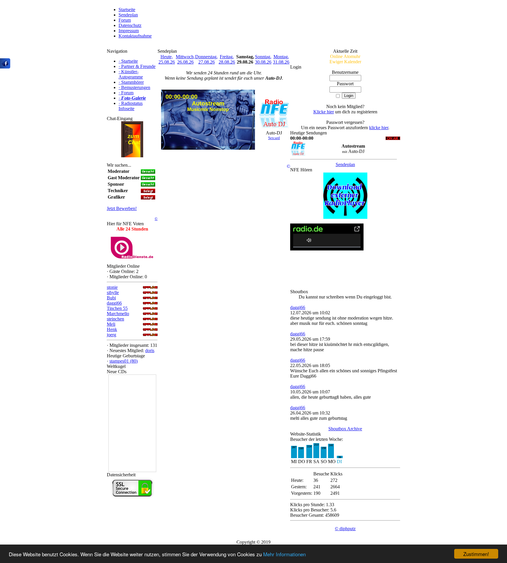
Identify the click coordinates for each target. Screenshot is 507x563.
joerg (111, 334)
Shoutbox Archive (345, 428)
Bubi (111, 297)
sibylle (113, 292)
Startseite (127, 9)
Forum (125, 20)
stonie (112, 287)
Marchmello (118, 313)
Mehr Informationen (284, 554)
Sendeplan (128, 14)
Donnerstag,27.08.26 (206, 59)
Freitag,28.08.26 (227, 59)
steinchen (115, 318)
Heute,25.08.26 (166, 59)
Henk (112, 329)
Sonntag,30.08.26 (263, 59)
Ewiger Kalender (345, 61)
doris (149, 350)
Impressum (129, 30)
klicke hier (378, 127)
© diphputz (345, 528)
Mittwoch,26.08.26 (185, 59)
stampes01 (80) (123, 361)
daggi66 (114, 303)
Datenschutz (130, 25)
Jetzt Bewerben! (122, 208)
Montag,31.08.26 (281, 59)
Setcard (274, 138)
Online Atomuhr (345, 56)
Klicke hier (323, 111)
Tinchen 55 (117, 308)
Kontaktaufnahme (135, 35)
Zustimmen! (476, 553)
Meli (111, 324)
